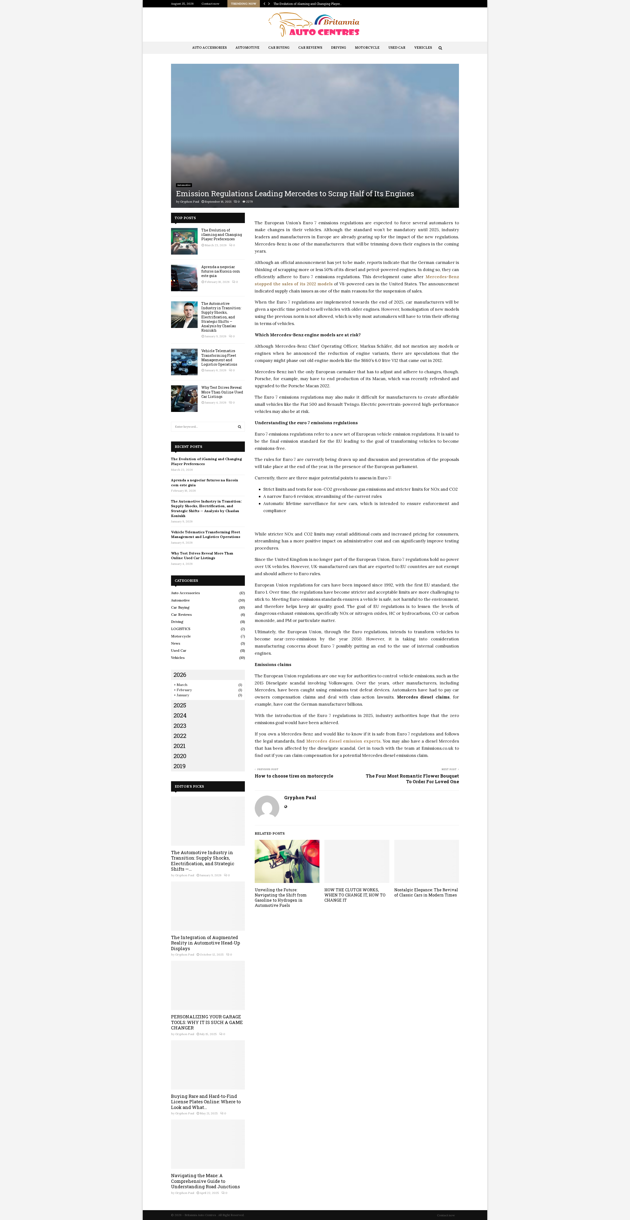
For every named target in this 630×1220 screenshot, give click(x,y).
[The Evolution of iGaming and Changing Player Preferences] (184, 241)
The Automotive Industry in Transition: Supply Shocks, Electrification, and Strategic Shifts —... (202, 860)
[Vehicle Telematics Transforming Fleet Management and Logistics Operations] (184, 362)
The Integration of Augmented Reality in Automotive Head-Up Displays (205, 942)
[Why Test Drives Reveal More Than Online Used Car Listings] (184, 398)
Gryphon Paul (189, 201)
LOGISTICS (180, 629)
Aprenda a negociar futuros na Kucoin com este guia (220, 271)
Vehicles (423, 48)
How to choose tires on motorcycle (294, 776)
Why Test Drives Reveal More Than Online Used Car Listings (222, 392)
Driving (338, 48)
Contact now (211, 3)
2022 (179, 736)
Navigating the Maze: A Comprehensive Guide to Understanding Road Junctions (205, 1180)
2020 (179, 756)
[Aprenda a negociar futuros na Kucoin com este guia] (184, 278)
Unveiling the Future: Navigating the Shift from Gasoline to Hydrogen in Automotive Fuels (281, 897)
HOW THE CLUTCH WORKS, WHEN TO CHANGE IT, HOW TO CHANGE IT (354, 895)
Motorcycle (367, 48)
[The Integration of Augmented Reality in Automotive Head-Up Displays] (208, 906)
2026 (179, 675)
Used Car (396, 48)
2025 (179, 705)
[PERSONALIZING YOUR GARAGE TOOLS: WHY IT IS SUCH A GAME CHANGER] (208, 985)
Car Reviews (310, 48)
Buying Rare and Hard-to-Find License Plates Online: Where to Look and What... (206, 1101)
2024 (180, 715)
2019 (179, 766)
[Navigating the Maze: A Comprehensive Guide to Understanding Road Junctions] (208, 1144)
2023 (179, 726)
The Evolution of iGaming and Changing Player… (307, 4)
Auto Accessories (209, 48)
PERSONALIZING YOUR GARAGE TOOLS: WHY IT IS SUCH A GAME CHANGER (207, 1022)
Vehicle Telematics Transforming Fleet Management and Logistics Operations (219, 357)
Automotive (247, 48)
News (175, 643)
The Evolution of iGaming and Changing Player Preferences (221, 234)
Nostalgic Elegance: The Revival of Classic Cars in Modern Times (426, 892)
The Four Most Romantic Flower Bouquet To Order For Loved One (412, 779)
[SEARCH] (239, 427)
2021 (179, 746)
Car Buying (278, 48)
